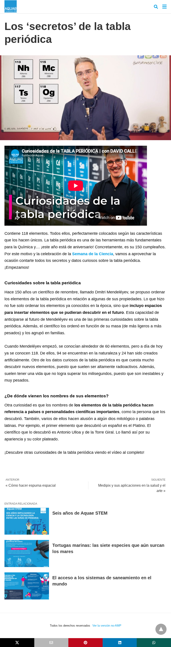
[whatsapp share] (154, 642)
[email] (51, 642)
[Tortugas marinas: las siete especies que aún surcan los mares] (26, 553)
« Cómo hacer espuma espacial (31, 485)
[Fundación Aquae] (10, 6)
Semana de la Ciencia (92, 254)
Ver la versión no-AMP (106, 625)
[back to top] (161, 629)
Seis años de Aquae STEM (80, 513)
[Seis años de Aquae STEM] (26, 521)
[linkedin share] (120, 642)
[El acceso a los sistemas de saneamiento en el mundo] (26, 585)
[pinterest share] (85, 642)
